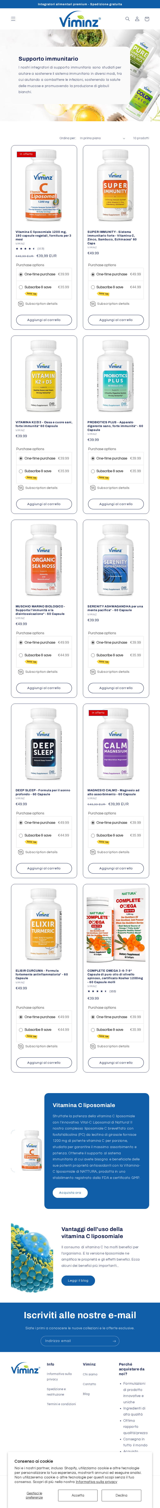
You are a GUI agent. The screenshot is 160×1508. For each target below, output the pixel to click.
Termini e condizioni (61, 1404)
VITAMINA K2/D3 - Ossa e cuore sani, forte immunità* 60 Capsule (44, 424)
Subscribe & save (38, 290)
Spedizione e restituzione (56, 1392)
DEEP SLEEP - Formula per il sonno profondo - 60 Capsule (43, 792)
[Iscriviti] (114, 1341)
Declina (121, 1495)
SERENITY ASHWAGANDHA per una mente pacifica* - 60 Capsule (115, 608)
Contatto (89, 1384)
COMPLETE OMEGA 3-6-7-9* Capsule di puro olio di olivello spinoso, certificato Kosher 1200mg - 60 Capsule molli (115, 976)
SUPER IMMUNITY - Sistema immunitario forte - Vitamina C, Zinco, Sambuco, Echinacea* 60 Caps (112, 237)
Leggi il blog (78, 1280)
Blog (86, 1394)
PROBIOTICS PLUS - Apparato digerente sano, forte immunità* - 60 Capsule (115, 426)
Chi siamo (90, 1374)
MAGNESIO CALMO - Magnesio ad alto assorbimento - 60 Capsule (113, 792)
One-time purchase (40, 274)
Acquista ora (70, 1192)
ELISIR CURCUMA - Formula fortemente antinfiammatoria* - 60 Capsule (42, 974)
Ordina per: (68, 138)
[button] (13, 19)
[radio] (21, 274)
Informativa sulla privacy (96, 1482)
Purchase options (30, 265)
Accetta (78, 1495)
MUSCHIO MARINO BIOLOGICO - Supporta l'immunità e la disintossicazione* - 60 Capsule (40, 610)
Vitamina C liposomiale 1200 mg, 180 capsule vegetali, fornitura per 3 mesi (43, 235)
